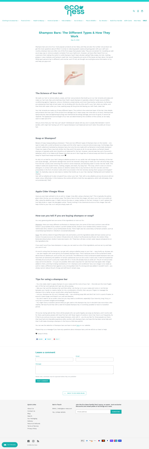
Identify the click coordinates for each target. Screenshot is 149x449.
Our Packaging (32, 418)
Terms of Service (33, 426)
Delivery (30, 421)
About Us (31, 408)
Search (30, 416)
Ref (37, 172)
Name (37, 356)
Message (38, 364)
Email (78, 356)
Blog (29, 413)
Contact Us (31, 411)
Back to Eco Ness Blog (76, 393)
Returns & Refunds (34, 423)
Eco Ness (34, 445)
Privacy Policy (32, 428)
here (78, 325)
